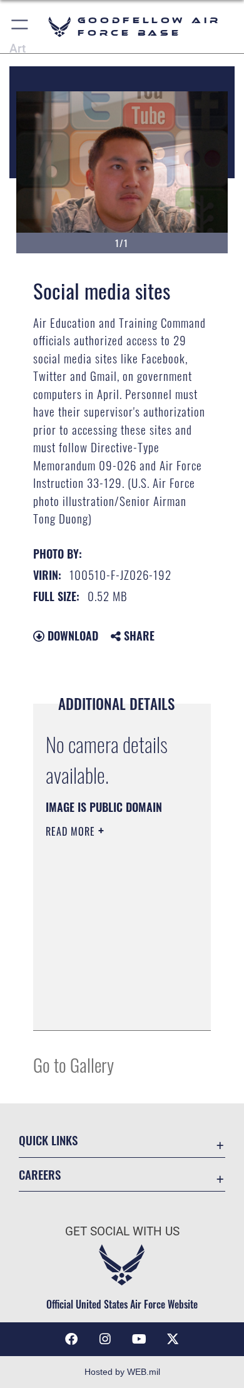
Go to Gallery (73, 1064)
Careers (40, 1174)
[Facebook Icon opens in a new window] (71, 1339)
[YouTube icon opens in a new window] (139, 1339)
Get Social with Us (122, 1231)
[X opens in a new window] (172, 1339)
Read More (72, 831)
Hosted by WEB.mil (122, 1372)
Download (71, 635)
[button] (20, 26)
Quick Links (48, 1140)
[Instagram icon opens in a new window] (105, 1339)
